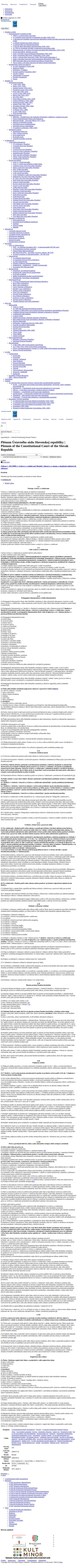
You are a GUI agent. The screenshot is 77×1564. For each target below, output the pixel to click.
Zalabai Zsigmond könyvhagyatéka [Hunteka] (27, 213)
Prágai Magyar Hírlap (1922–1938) (24, 99)
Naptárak (16, 224)
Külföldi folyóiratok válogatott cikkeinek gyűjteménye (30, 318)
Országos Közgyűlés (19, 366)
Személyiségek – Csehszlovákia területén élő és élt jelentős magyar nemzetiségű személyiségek (43, 393)
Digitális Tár (9, 81)
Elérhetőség (4, 4)
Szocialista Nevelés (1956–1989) (23, 106)
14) (74, 775)
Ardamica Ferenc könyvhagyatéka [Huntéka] (27, 166)
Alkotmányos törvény (16, 1511)
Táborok (15, 368)
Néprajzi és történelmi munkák (22, 122)
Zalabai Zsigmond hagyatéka (22, 211)
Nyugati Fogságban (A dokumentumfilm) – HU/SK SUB (31, 254)
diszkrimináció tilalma (18, 1437)
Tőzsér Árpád (17, 332)
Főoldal (3, 1560)
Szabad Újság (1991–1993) (21, 104)
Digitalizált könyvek (15, 115)
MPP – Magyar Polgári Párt (17, 377)
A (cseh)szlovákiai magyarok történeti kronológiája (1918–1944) (33, 401)
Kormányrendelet (14, 1518)
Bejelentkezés (5, 19)
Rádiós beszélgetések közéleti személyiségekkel (28, 276)
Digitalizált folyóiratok (16, 82)
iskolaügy (52, 1434)
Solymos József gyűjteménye (22, 299)
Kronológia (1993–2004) (21, 406)
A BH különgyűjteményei (17, 142)
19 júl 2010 (6, 462)
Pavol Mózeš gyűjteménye (21, 296)
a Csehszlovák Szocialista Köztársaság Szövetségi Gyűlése (27, 1495)
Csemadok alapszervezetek (17, 231)
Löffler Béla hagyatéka (20, 187)
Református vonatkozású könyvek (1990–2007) (28, 323)
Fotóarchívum (13, 256)
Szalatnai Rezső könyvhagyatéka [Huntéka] (27, 200)
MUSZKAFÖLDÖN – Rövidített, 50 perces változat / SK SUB (33, 252)
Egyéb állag (16, 356)
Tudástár (7, 381)
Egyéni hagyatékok (15, 160)
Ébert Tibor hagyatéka (20, 214)
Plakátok (15, 227)
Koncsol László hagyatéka (21, 182)
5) (24, 580)
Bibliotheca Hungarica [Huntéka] (23, 339)
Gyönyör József (18, 316)
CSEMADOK (13, 354)
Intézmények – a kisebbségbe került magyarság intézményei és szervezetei (36, 388)
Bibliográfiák (13, 305)
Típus (6, 1508)
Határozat (12, 1513)
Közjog (34, 1432)
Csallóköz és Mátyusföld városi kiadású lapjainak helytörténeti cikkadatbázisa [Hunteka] (41, 310)
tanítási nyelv (26, 1441)
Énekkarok (16, 374)
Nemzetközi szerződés (16, 1520)
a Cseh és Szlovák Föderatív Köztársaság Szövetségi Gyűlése (28, 1493)
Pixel (60, 1562)
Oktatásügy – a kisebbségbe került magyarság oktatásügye (31, 392)
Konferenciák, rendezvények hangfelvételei (26, 272)
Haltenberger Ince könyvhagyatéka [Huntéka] (27, 177)
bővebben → (5, 1473)
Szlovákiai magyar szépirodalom (23, 126)
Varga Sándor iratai (19, 207)
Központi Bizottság (19, 363)
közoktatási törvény (33, 1437)
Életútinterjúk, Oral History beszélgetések (26, 278)
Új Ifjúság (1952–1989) (20, 110)
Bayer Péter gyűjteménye (21, 283)
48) (75, 1320)
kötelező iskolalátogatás (64, 1441)
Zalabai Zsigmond (18, 336)
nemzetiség (36, 1435)
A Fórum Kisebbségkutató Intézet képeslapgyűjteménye (30, 281)
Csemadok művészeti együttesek (19, 233)
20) (28, 1002)
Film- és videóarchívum (16, 245)
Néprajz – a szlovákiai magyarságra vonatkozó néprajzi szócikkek (33, 390)
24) (27, 1042)
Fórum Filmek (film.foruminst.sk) (23, 251)
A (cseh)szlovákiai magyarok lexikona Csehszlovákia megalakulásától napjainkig (34, 383)
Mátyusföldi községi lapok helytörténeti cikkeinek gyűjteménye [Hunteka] (36, 319)
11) (57, 689)
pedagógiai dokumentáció (61, 1439)
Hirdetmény (12, 1515)
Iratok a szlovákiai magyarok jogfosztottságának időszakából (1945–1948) (36, 59)
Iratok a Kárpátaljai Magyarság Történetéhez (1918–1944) (31, 55)
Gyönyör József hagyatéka (21, 171)
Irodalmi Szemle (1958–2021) (22, 88)
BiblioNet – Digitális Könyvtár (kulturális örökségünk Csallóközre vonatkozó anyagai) (40, 117)
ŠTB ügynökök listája (20, 113)
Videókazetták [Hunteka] (21, 158)
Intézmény (8, 1481)
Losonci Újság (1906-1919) (21, 93)
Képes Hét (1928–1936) (20, 92)
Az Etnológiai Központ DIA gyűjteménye (26, 260)
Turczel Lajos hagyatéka (20, 202)
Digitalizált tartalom (15, 129)
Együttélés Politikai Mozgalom (18, 375)
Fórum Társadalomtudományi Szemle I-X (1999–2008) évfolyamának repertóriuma (39, 348)
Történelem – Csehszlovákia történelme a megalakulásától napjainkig (34, 397)
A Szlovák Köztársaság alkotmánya (20, 1509)
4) (74, 533)
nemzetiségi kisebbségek (64, 1434)
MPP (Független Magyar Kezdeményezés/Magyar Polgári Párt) (33, 61)
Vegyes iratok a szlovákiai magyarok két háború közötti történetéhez (34, 63)
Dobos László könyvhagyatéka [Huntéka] (26, 167)
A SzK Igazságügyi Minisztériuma (20, 1482)
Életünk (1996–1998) (19, 108)
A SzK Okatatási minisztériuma (19, 1486)
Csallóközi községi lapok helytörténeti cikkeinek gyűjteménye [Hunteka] (36, 312)
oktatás (38, 1443)
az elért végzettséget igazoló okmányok (43, 1441)
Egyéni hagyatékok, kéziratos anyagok (25, 52)
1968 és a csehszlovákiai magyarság (24, 35)
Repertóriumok (13, 343)
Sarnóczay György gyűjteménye (23, 298)
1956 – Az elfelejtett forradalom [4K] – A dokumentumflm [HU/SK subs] (36, 247)
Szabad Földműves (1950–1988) (23, 101)
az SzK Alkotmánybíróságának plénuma (21, 1506)
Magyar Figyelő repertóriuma (22, 350)
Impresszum (13, 4)
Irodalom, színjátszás (19, 359)
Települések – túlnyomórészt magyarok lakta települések (30, 395)
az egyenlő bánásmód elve (61, 1435)
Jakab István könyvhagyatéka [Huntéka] (25, 180)
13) (35, 716)
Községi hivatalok (14, 240)
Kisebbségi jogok (66, 1432)
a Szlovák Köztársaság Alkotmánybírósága (22, 1500)
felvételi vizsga (16, 1443)
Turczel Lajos (17, 328)
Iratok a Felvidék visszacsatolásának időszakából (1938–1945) (32, 54)
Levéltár (7, 352)
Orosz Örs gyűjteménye (20, 292)
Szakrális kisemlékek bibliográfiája (24, 325)
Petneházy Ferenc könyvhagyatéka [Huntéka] (27, 189)
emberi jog (56, 1432)
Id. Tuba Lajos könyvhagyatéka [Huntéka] (26, 178)
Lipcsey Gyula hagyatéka (21, 186)
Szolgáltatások (23, 4)
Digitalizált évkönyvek (20, 131)
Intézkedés (12, 1517)
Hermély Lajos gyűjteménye (22, 289)
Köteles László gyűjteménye (22, 290)
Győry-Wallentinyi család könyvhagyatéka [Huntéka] (30, 175)
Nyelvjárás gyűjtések (19, 274)
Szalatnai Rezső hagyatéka (21, 198)
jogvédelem (45, 1443)
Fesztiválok (16, 357)
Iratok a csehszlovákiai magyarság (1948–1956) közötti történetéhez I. (35, 57)
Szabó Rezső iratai (19, 196)
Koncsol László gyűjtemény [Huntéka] (25, 151)
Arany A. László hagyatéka (21, 162)
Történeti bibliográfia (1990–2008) (24, 330)
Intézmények (9, 229)
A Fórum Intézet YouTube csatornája (24, 249)
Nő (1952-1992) (18, 97)
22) (53, 1020)
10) (8, 685)
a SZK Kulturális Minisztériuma (19, 1499)
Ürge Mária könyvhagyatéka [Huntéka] (25, 216)
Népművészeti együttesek (17, 242)
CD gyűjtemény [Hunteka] (21, 144)
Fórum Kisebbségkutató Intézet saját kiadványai (28, 119)
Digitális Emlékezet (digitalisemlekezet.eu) (26, 263)
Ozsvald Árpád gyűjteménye (22, 294)
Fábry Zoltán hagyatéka (20, 169)
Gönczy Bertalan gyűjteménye (22, 287)
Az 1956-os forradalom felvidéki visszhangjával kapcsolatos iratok (34, 48)
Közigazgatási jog (42, 1434)
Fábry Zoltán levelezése (20, 133)
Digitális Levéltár (10, 32)
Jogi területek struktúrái (23, 1432)
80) (45, 1151)
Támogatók (33, 4)
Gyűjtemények (9, 140)
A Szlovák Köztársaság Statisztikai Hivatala (22, 1490)
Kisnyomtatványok (19, 135)
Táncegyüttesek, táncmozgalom (23, 370)
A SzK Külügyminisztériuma (18, 1484)
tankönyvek (64, 1443)
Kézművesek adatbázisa (16, 236)
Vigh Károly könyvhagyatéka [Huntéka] (25, 209)
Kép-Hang (8, 243)
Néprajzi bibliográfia (19, 321)
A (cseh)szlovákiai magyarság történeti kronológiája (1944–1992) (33, 403)
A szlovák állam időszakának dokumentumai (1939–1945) (31, 46)
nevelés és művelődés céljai (27, 1439)
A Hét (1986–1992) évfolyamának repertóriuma (28, 345)
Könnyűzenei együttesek (16, 238)
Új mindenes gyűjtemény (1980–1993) (25, 128)
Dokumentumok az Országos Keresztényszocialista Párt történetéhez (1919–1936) (39, 50)
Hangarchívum (13, 269)
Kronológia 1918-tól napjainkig (19, 399)
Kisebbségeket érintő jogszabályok (20, 64)
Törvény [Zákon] (18, 73)
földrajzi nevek (54, 1443)
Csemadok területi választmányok (19, 234)
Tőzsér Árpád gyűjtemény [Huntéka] (24, 157)
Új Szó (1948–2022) (19, 111)
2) (25, 911)
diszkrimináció (16, 1444)
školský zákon (9, 483)
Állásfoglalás (13, 1524)
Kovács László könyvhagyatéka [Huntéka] (26, 184)
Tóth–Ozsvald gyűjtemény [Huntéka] (24, 155)
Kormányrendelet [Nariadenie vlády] (24, 72)
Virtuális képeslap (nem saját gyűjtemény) (26, 301)
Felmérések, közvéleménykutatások (24, 271)
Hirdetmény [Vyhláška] (20, 70)
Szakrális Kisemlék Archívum (22, 139)
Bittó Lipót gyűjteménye (20, 285)
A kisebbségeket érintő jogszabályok (23, 1429)
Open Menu (42, 5)
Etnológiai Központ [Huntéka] (22, 341)
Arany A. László (18, 307)
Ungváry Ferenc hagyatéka (21, 205)
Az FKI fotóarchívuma (20, 261)
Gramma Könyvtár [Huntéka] (22, 149)
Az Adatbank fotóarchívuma (22, 258)
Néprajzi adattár (18, 225)
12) (50, 714)
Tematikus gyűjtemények (17, 218)
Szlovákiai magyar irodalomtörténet (24, 124)
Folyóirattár (16, 148)
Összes (15, 79)
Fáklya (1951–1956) (19, 86)
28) (56, 1311)
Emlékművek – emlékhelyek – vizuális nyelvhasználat (30, 265)
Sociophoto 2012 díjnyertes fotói (23, 267)
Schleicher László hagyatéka (22, 191)
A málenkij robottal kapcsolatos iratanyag (26, 43)
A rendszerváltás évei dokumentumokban (26, 45)
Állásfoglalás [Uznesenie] (21, 75)
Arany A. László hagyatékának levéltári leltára (27, 164)
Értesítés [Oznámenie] (20, 77)
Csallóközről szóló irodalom (22, 314)
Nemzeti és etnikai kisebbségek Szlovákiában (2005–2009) (31, 408)
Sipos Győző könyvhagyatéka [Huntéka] (26, 193)
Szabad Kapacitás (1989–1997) (23, 102)
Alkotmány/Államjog (45, 1432)
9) (61, 608)
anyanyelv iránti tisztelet (44, 1439)
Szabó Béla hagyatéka (20, 195)
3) (28, 533)
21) (29, 1004)
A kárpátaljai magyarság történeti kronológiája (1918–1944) (32, 404)
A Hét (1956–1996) (19, 84)
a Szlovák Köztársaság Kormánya (19, 1502)
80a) (33, 1181)
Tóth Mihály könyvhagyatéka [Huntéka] (25, 204)
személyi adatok (46, 1435)
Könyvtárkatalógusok (15, 337)
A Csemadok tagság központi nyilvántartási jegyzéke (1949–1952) (34, 37)
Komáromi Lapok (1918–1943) (23, 90)
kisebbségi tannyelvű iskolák (49, 1437)
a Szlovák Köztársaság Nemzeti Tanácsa (55, 1429)
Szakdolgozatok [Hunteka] (21, 153)
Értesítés (11, 1526)
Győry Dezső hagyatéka (20, 173)
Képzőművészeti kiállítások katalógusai (25, 222)
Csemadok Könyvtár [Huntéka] (23, 146)
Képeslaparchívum (15, 280)
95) (64, 1419)
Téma (13, 1432)
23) (27, 1036)
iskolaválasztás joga (28, 1443)
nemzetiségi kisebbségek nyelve (22, 1435)
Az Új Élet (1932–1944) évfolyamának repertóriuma (29, 346)
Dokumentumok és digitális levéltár (20, 34)
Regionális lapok (18, 137)
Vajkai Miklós (17, 334)
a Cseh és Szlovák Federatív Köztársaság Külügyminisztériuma (29, 1491)
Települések (8, 379)
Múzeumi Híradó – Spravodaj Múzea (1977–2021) (29, 120)
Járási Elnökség (18, 361)
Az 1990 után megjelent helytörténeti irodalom (27, 309)
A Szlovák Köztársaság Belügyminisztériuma (23, 1488)
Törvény (38, 1429)
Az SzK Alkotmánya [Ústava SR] (23, 66)
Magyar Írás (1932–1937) (21, 95)
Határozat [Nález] (18, 68)
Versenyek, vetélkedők (20, 372)
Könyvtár (8, 303)
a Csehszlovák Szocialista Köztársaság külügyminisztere (26, 1497)
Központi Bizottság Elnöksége (22, 365)
